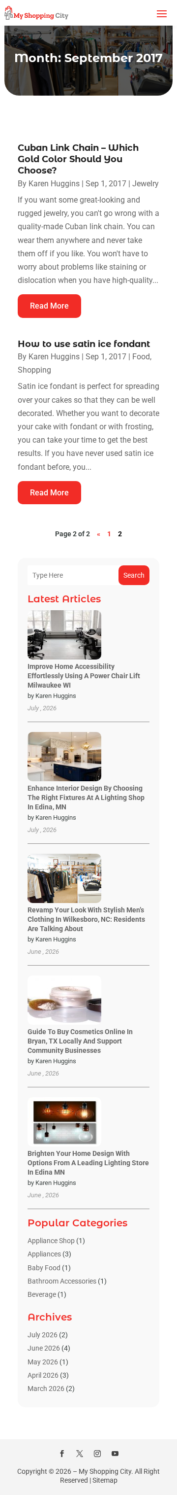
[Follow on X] (80, 1453)
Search (134, 575)
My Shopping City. (106, 1471)
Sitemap (105, 1480)
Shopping (34, 370)
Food (141, 356)
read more (49, 306)
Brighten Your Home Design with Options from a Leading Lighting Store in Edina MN (88, 1162)
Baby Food (44, 1268)
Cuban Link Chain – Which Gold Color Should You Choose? (78, 159)
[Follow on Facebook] (62, 1453)
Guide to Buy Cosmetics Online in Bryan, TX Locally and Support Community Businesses (80, 1041)
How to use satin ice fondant (84, 344)
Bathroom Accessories (62, 1281)
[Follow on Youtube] (115, 1453)
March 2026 (46, 1388)
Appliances (44, 1254)
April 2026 (43, 1375)
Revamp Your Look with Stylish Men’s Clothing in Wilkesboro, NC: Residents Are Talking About (86, 919)
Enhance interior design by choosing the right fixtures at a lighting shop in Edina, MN (86, 797)
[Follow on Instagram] (97, 1453)
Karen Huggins (54, 183)
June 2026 (44, 1348)
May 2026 (43, 1362)
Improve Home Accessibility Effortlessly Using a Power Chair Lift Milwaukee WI (84, 675)
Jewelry (145, 183)
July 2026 (43, 1335)
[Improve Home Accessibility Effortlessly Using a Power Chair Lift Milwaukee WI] (64, 635)
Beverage (42, 1294)
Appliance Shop (51, 1241)
